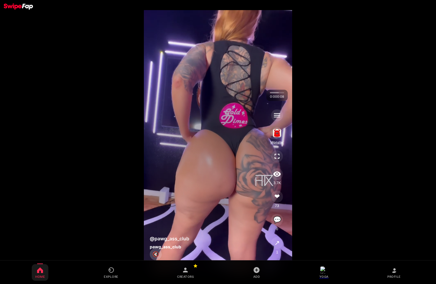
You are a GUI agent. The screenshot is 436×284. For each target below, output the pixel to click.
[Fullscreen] (277, 156)
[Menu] (277, 115)
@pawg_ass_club (169, 239)
